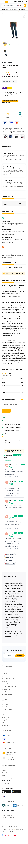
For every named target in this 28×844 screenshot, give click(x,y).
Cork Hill (4, 773)
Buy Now (11, 133)
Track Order (5, 684)
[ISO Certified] (17, 805)
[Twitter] (12, 835)
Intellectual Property (8, 678)
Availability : (5, 75)
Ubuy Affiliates (6, 725)
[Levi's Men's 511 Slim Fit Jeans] (14, 30)
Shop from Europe (19, 822)
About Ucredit (6, 717)
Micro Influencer (6, 692)
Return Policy (5, 712)
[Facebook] (3, 835)
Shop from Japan (7, 815)
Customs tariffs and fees (9, 686)
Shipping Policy (6, 689)
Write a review (6, 411)
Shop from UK (16, 813)
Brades (4, 770)
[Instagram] (6, 835)
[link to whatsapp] (9, 44)
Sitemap (4, 681)
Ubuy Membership (7, 694)
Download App (6, 704)
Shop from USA (7, 813)
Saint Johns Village (7, 778)
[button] (15, 2)
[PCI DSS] (5, 805)
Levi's (3, 12)
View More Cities (7, 780)
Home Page (5, 9)
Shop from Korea (7, 820)
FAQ (3, 714)
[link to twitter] (18, 44)
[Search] (25, 5)
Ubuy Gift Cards (6, 720)
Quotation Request (7, 676)
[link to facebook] (14, 44)
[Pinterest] (15, 835)
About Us (4, 671)
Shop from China (18, 820)
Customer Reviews (7, 709)
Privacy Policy (19, 829)
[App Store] (6, 792)
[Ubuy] (6, 1)
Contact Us (5, 673)
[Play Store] (16, 792)
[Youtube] (9, 835)
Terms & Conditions (8, 829)
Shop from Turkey (7, 822)
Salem (3, 775)
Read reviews (7, 460)
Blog (3, 722)
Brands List (5, 707)
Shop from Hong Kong (8, 817)
